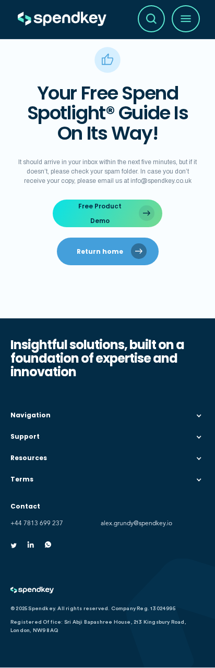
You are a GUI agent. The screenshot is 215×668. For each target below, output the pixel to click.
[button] (107, 415)
